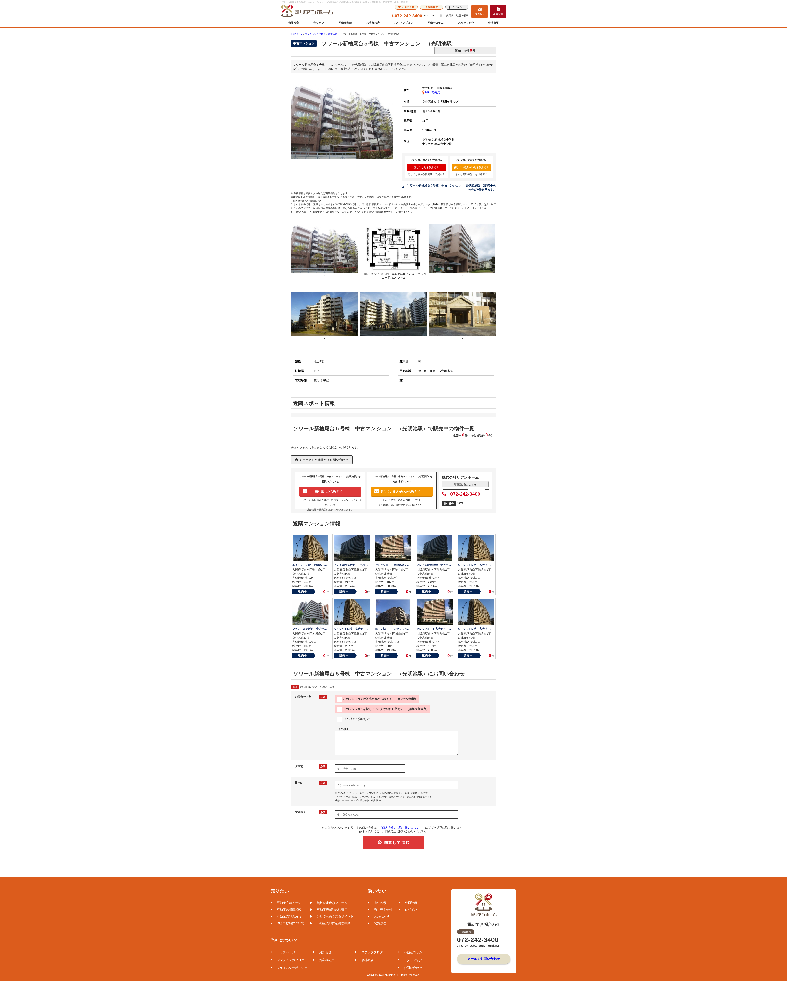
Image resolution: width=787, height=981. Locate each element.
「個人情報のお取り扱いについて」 (402, 827)
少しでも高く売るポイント (335, 916)
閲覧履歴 (433, 7)
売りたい (318, 22)
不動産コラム (436, 22)
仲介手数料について (290, 923)
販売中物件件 (465, 50)
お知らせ (325, 952)
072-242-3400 (465, 494)
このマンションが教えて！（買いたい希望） (380, 698)
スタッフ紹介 (466, 22)
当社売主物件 (383, 909)
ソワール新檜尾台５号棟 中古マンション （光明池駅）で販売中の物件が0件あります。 (451, 187)
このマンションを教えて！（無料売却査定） (386, 709)
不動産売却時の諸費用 (332, 909)
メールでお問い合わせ (483, 958)
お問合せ (479, 14)
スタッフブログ (403, 22)
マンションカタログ (290, 960)
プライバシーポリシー (292, 968)
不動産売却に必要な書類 (333, 923)
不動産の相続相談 (289, 909)
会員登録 (498, 14)
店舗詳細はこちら (465, 484)
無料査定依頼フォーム (332, 903)
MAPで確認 (432, 92)
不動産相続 (345, 22)
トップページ (286, 952)
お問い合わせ (413, 968)
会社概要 (493, 22)
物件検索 (293, 22)
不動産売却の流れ (289, 916)
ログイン (457, 7)
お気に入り (408, 7)
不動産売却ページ (289, 903)
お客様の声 (373, 22)
